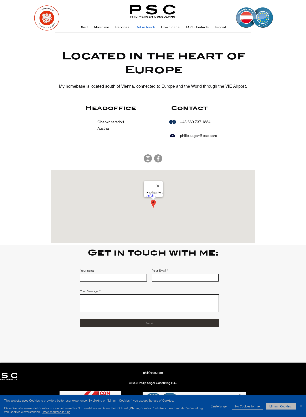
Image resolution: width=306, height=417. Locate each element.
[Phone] (172, 121)
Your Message (89, 291)
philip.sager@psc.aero (198, 135)
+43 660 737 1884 (195, 122)
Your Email (159, 270)
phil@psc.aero (153, 372)
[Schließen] (301, 406)
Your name (88, 270)
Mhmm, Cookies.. (280, 406)
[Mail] (172, 136)
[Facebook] (158, 158)
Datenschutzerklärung (56, 412)
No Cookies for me (247, 406)
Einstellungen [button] (219, 406)
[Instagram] (148, 158)
